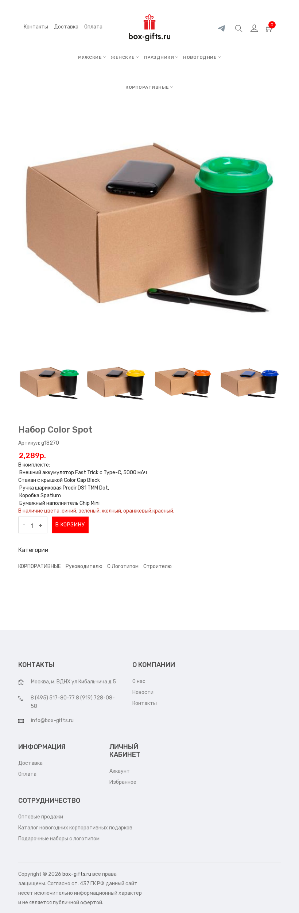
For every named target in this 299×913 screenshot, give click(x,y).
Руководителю (84, 566)
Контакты (36, 27)
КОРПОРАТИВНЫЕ (147, 87)
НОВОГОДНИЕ (200, 57)
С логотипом (123, 566)
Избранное (122, 782)
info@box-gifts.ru (52, 720)
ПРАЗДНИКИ (159, 57)
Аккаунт (119, 771)
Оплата (27, 774)
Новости (143, 692)
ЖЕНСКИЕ (123, 57)
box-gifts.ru (76, 874)
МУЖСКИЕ (90, 57)
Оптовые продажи (40, 817)
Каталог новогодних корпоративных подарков (75, 828)
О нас (138, 681)
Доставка (30, 763)
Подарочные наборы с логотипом (59, 839)
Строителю (157, 566)
